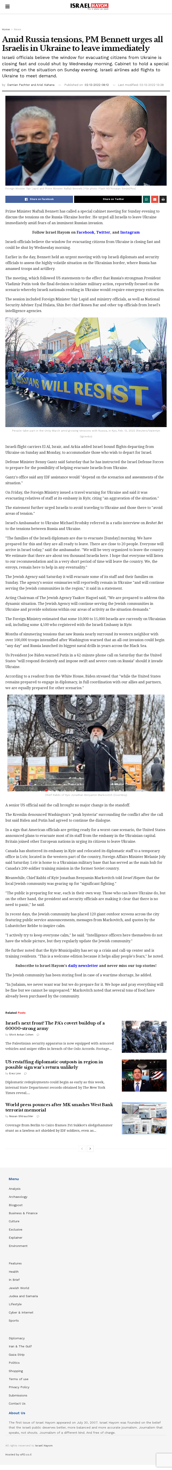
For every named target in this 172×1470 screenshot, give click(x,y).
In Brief (14, 1279)
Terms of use (18, 1379)
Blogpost (16, 1205)
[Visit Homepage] (89, 6)
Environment (18, 1246)
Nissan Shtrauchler (21, 1116)
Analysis (15, 1188)
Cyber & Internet (21, 1312)
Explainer (15, 1237)
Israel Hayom (44, 1445)
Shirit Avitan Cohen (21, 1034)
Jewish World (19, 1288)
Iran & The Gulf (20, 1346)
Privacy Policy (19, 1387)
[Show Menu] (7, 6)
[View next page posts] (90, 1149)
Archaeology (18, 1197)
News (17, 29)
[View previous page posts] (82, 1149)
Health (14, 1271)
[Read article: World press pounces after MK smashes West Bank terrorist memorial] (144, 1118)
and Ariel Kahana (42, 85)
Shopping (16, 1371)
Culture (14, 1221)
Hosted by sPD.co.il (18, 1454)
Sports (14, 1320)
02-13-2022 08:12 (97, 85)
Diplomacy (17, 1338)
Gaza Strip (17, 1354)
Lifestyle (15, 1304)
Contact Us (17, 1403)
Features (15, 1263)
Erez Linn (15, 1073)
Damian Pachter (19, 85)
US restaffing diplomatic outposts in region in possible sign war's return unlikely (54, 1065)
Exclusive (15, 1229)
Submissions (18, 1395)
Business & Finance (23, 1213)
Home (6, 29)
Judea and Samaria (23, 1296)
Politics (14, 1362)
